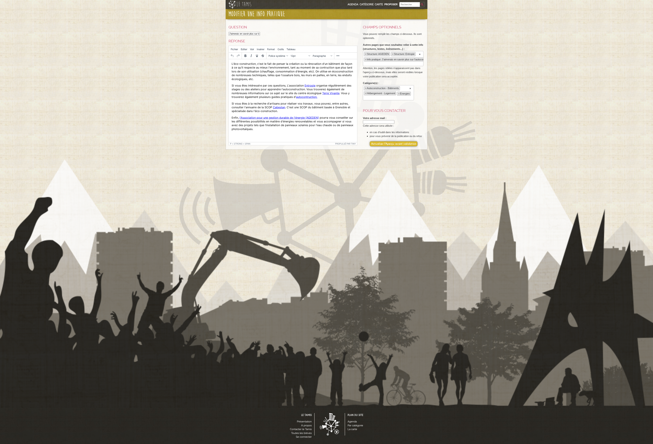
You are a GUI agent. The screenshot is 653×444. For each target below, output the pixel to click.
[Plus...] (338, 56)
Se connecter (304, 436)
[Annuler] (232, 56)
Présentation (304, 421)
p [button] (230, 143)
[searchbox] (365, 63)
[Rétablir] (238, 56)
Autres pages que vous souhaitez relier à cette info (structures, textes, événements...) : (393, 46)
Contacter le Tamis (301, 429)
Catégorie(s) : (371, 83)
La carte (352, 429)
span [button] (247, 143)
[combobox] (393, 58)
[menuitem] (234, 49)
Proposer (391, 4)
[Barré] (263, 56)
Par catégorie (355, 425)
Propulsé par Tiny (345, 143)
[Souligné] (257, 56)
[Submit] (422, 4)
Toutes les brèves (301, 433)
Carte (379, 4)
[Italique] (251, 56)
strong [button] (238, 143)
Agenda (353, 4)
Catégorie (367, 4)
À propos (306, 425)
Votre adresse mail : (374, 118)
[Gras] (245, 56)
